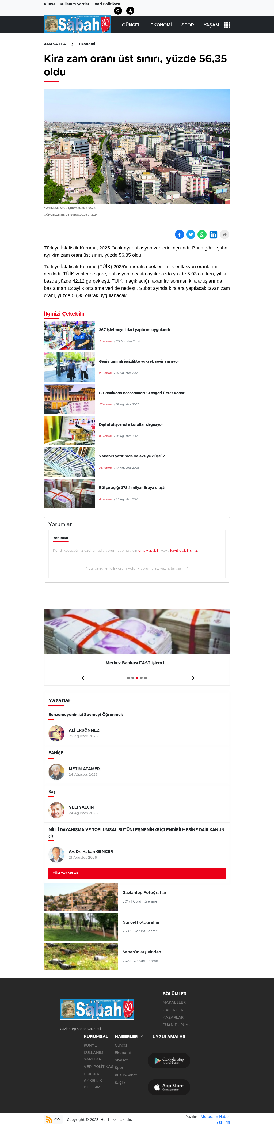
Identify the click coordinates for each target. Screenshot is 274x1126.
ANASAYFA (55, 44)
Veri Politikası (107, 3)
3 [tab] (137, 678)
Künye (49, 3)
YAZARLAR (173, 1017)
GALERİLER (173, 1010)
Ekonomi (161, 25)
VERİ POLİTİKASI (99, 1067)
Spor (187, 25)
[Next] (192, 676)
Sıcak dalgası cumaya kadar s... (155, 663)
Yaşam (211, 25)
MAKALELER (174, 1002)
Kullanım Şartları (75, 3)
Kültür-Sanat (126, 1075)
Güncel (131, 25)
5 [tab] (145, 678)
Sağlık (120, 1083)
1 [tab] (128, 678)
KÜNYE (90, 1045)
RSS (56, 1118)
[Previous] (82, 676)
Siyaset (121, 1060)
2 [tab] (132, 678)
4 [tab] (141, 678)
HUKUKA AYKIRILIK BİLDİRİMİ (93, 1080)
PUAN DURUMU (177, 1025)
